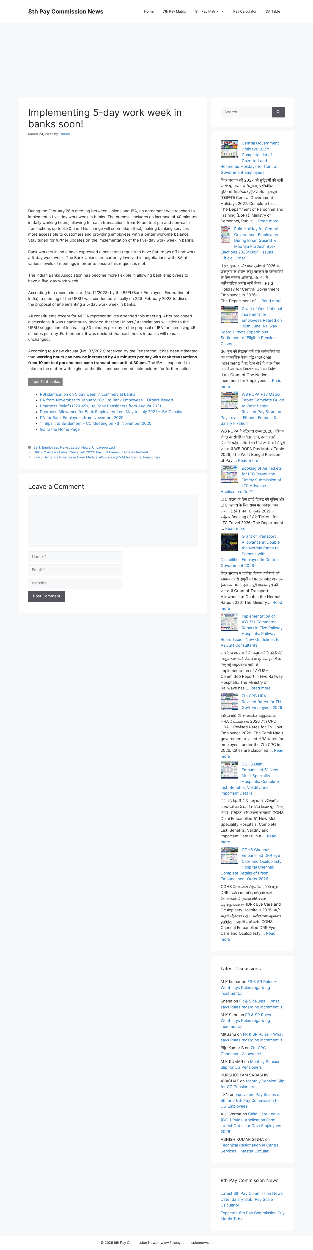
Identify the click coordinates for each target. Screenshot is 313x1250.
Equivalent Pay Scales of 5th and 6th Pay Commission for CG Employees (251, 1100)
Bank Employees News (51, 447)
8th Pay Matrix (206, 11)
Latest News (80, 447)
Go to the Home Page (60, 429)
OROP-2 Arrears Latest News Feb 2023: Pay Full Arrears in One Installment (90, 452)
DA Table (273, 11)
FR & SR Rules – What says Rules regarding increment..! (249, 987)
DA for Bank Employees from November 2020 (82, 417)
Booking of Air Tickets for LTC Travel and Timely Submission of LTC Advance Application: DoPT (251, 480)
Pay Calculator (245, 11)
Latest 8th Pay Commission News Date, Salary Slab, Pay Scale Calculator (252, 1199)
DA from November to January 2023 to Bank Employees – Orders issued (106, 400)
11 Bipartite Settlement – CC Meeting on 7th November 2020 (95, 423)
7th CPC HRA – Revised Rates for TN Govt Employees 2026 (262, 702)
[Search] (278, 112)
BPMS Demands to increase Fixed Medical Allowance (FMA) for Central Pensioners (96, 457)
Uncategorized (103, 447)
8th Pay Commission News (65, 11)
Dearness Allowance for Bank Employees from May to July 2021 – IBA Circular (111, 411)
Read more (268, 221)
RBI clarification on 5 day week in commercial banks (87, 394)
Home (149, 11)
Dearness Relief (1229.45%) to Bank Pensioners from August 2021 (100, 406)
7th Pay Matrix (174, 11)
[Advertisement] (156, 55)
